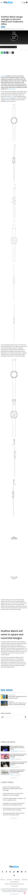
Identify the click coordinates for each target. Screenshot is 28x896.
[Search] (22, 2)
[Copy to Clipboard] (13, 53)
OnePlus (3, 26)
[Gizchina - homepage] (8, 2)
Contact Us (9, 879)
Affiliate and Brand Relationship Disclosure (14, 884)
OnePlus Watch (11, 89)
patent (11, 96)
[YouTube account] (18, 872)
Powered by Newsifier (14, 894)
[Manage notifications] (25, 893)
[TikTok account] (14, 872)
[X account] (2, 872)
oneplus (2, 690)
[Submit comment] (25, 717)
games (13, 759)
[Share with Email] (10, 53)
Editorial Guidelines (14, 881)
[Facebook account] (6, 872)
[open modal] (26, 2)
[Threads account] (25, 872)
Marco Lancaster (7, 28)
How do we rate (14, 886)
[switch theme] (24, 2)
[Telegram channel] (14, 875)
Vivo (12, 767)
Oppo (12, 775)
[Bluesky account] (21, 872)
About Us (3, 879)
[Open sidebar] (1, 2)
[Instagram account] (10, 872)
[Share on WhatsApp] (2, 53)
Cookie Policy (24, 879)
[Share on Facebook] (5, 53)
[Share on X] (7, 53)
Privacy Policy (17, 879)
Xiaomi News (14, 751)
